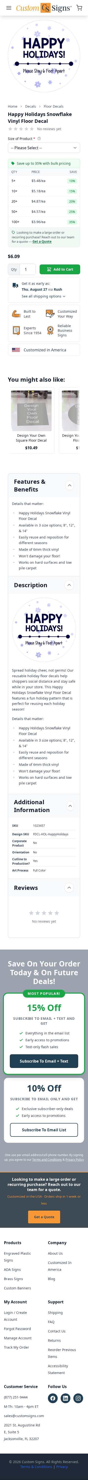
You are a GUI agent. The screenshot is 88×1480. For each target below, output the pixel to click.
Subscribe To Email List (44, 1130)
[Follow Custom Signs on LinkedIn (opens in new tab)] (65, 1398)
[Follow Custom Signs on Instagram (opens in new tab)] (78, 1398)
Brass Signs (13, 1278)
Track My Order (16, 1347)
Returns (54, 1340)
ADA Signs (12, 1269)
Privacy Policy (75, 1160)
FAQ (51, 1321)
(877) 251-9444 (16, 1397)
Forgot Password (17, 1328)
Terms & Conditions (36, 1466)
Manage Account (18, 1338)
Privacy (62, 1466)
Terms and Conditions (47, 1160)
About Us (55, 1253)
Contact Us (57, 1331)
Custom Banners (17, 1288)
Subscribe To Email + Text (44, 1061)
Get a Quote (44, 1217)
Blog (51, 1278)
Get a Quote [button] (42, 241)
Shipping (55, 1312)
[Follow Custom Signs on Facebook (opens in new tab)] (53, 1398)
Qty (14, 269)
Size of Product (21, 138)
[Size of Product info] (39, 138)
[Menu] (9, 8)
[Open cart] (79, 8)
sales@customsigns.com (24, 1415)
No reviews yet (49, 128)
